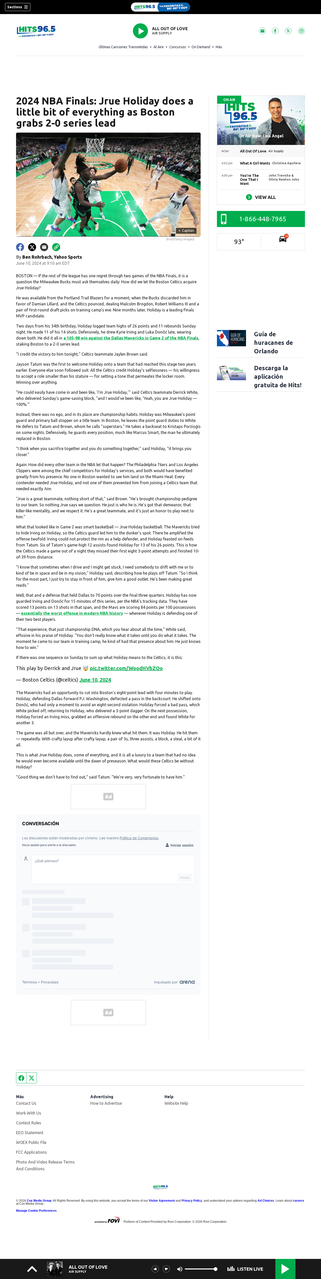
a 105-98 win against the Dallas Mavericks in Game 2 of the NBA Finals (130, 338)
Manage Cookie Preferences (36, 1210)
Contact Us (26, 1103)
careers (298, 1200)
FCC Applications (31, 1152)
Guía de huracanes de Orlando (273, 343)
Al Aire (158, 47)
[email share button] (44, 247)
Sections (14, 7)
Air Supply (162, 33)
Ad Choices (266, 1200)
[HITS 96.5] (160, 7)
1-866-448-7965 (262, 219)
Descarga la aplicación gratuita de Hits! (277, 376)
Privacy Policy (192, 1200)
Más (219, 47)
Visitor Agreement (162, 1200)
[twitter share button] (32, 247)
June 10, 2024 (95, 680)
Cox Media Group (39, 1200)
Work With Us (28, 1113)
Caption (186, 231)
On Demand (201, 47)
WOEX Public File (31, 1142)
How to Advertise (106, 1103)
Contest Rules (28, 1123)
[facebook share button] (20, 247)
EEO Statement (29, 1132)
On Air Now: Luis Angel (260, 136)
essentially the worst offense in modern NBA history (72, 613)
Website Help (176, 1103)
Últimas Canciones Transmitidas (123, 47)
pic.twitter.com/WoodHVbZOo (126, 668)
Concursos (177, 47)
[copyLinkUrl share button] (56, 247)
